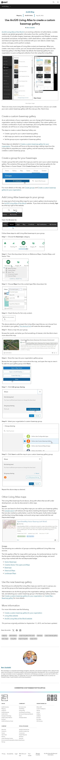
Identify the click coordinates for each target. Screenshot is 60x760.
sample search (10, 511)
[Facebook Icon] (16, 631)
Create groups (30, 188)
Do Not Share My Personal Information (50, 754)
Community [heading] (22, 703)
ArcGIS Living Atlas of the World (13, 32)
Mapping (19, 15)
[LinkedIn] (55, 696)
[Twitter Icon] (13, 631)
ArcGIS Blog (5, 6)
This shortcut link (25, 326)
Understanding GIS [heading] (41, 703)
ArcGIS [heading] (3, 703)
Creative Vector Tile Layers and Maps (17, 565)
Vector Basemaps (10, 562)
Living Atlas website (11, 616)
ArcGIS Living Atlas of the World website (18, 618)
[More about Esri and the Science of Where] (5, 698)
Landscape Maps (10, 573)
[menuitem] (10, 707)
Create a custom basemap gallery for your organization (23, 596)
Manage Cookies (38, 754)
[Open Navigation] (58, 2)
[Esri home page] (4, 2)
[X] (52, 696)
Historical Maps (10, 570)
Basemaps (8, 567)
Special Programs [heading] (23, 726)
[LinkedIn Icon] (20, 631)
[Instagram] (52, 699)
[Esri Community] (48, 699)
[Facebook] (48, 696)
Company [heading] (4, 726)
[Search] (53, 2)
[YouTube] (55, 699)
